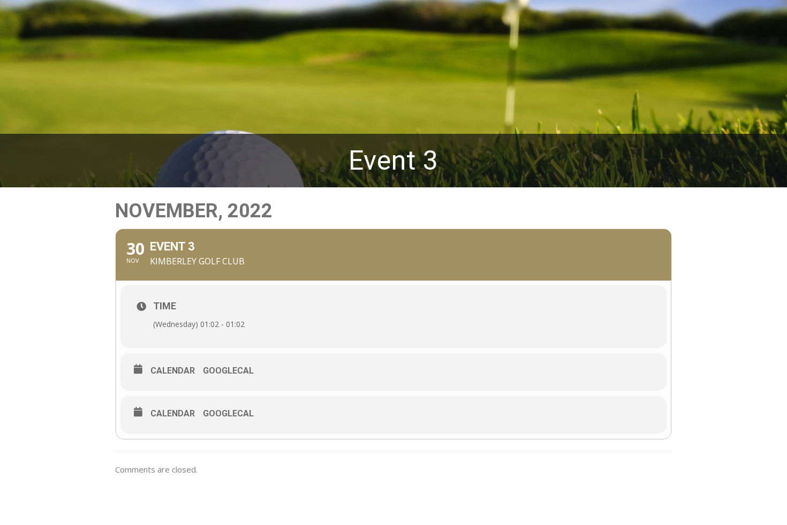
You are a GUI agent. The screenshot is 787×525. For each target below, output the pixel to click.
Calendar (172, 371)
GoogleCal (228, 371)
